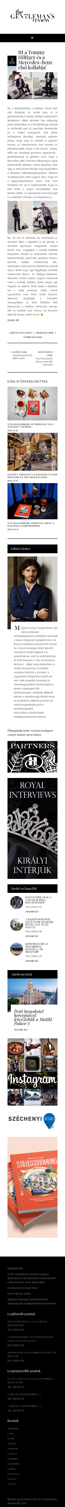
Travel (12, 1484)
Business (13, 1428)
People (12, 1479)
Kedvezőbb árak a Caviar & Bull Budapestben (38, 900)
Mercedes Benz (45, 333)
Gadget (12, 1453)
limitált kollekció (21, 333)
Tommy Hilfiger (32, 337)
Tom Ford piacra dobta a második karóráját (44, 361)
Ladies (12, 1468)
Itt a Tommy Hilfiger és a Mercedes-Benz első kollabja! (35, 60)
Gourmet (13, 1458)
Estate (12, 1443)
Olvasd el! (21, 1029)
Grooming (14, 1463)
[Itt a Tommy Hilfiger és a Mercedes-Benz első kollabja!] (33, 82)
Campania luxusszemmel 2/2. (25, 1406)
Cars (11, 1433)
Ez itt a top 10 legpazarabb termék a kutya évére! (31, 1380)
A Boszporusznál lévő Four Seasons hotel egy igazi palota (39, 923)
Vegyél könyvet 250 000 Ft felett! (22, 357)
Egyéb (11, 1438)
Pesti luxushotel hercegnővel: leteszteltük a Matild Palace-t (33, 1017)
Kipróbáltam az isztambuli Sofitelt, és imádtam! (37, 948)
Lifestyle (13, 1474)
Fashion (12, 1448)
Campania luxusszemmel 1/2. (25, 1394)
